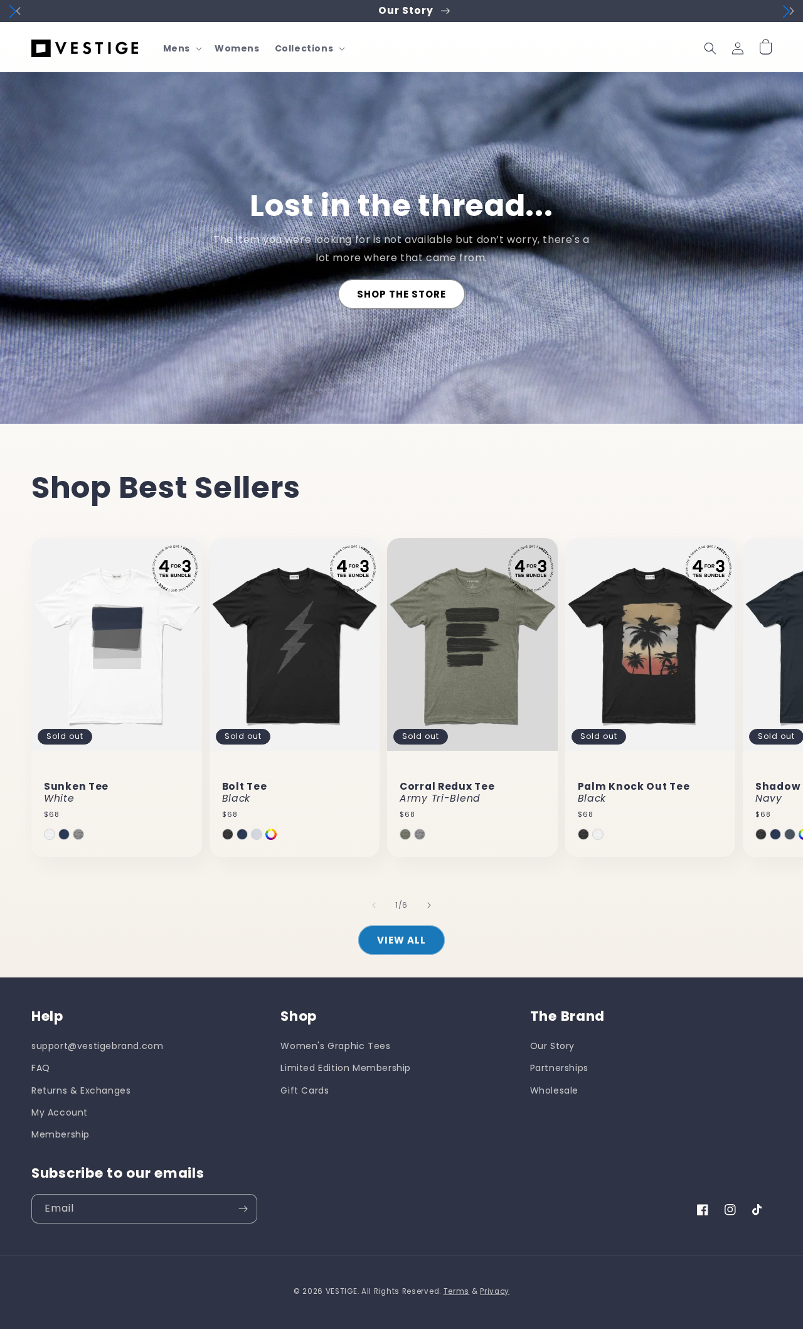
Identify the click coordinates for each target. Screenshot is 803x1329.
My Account (59, 1112)
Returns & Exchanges (80, 1090)
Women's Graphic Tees (335, 1046)
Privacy (494, 1291)
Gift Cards (304, 1090)
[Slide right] (429, 905)
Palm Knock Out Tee (634, 792)
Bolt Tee (244, 792)
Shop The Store (401, 294)
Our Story (552, 1046)
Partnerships (559, 1068)
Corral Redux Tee (447, 792)
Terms (457, 1291)
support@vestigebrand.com (97, 1046)
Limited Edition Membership (345, 1068)
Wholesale (554, 1090)
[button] (181, 48)
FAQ (40, 1068)
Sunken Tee (76, 792)
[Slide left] (374, 905)
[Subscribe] (243, 1209)
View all (401, 940)
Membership (60, 1134)
